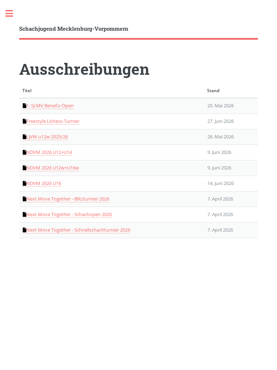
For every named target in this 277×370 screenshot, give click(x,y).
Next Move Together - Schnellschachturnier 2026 (78, 230)
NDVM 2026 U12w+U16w (52, 167)
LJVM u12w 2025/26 (47, 136)
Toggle (13, 13)
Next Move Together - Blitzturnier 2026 (67, 198)
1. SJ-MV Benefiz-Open (50, 105)
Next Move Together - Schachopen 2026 (69, 214)
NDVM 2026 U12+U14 (49, 152)
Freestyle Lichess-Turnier (52, 121)
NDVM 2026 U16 (43, 183)
